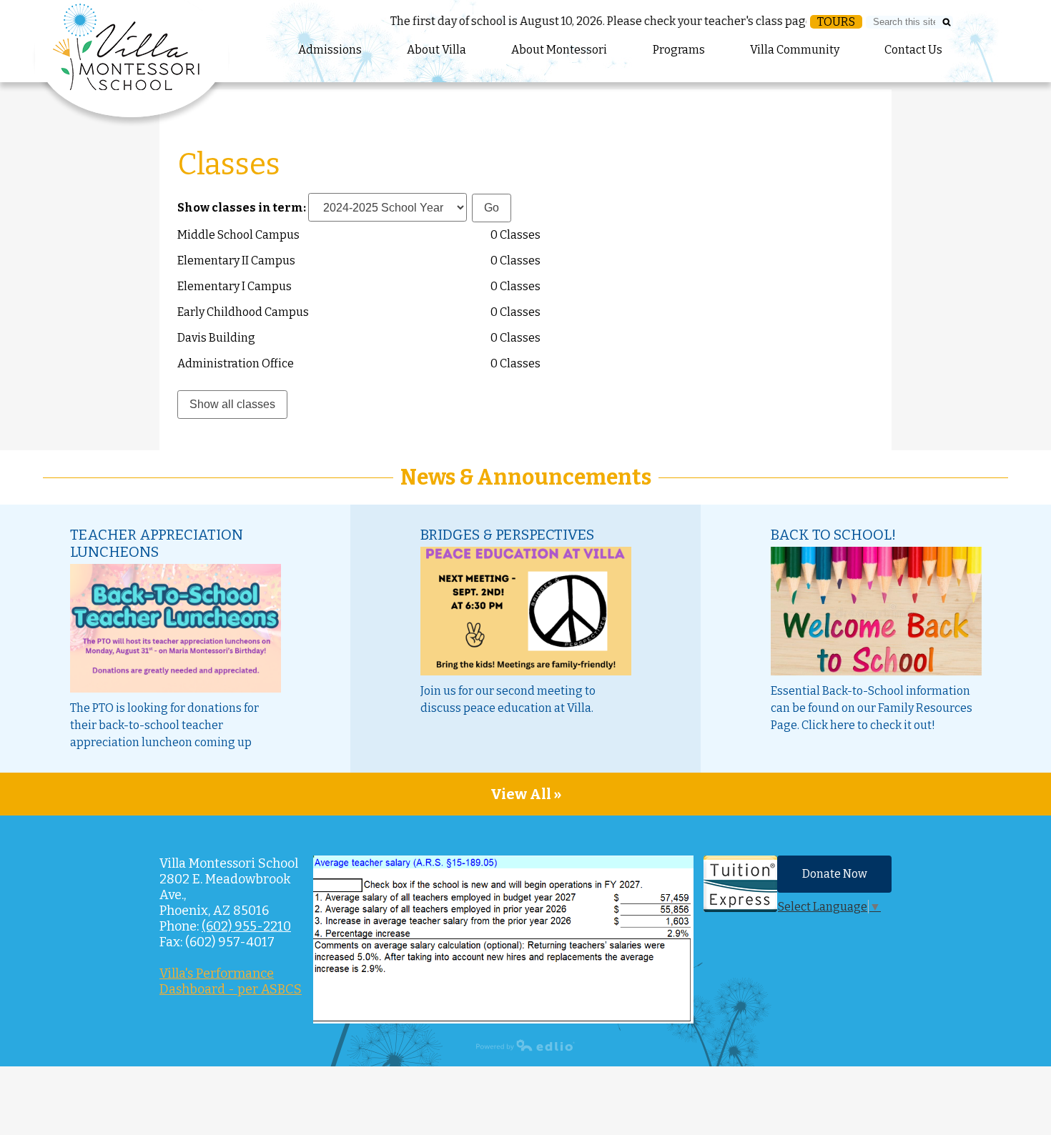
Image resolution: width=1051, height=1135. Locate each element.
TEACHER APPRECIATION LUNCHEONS (156, 543)
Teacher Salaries (503, 940)
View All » (525, 794)
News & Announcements (525, 477)
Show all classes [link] (232, 404)
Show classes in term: (241, 207)
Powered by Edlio (525, 1045)
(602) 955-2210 (246, 926)
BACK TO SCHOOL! (833, 534)
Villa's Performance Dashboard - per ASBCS (230, 981)
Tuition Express (740, 884)
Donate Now (834, 874)
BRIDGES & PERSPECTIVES (507, 534)
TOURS (836, 22)
